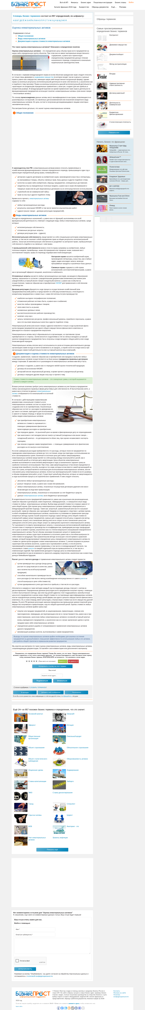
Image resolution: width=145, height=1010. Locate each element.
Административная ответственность (117, 84)
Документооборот (116, 54)
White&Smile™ (115, 157)
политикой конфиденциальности (40, 976)
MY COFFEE (114, 186)
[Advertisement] (52, 141)
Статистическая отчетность (120, 122)
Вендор (112, 74)
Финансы (74, 2)
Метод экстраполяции (118, 64)
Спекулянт (71, 804)
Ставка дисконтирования (62, 793)
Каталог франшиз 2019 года (65, 7)
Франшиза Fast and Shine (119, 196)
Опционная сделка (35, 770)
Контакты (116, 991)
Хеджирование (73, 770)
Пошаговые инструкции (103, 2)
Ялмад (112, 205)
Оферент (32, 725)
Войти (130, 2)
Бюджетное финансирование (116, 113)
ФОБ (30, 826)
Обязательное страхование (77, 748)
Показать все (114, 132)
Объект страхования (36, 748)
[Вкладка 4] (109, 219)
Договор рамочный (117, 93)
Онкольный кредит (74, 736)
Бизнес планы (120, 2)
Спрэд (30, 804)
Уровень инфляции (60, 838)
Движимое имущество (118, 45)
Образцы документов (100, 7)
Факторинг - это (73, 826)
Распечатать (76, 692)
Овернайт (71, 714)
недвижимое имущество (44, 77)
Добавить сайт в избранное (50, 692)
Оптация (70, 725)
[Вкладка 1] (97, 219)
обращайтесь (67, 696)
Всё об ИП (64, 2)
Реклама (122, 7)
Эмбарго (70, 781)
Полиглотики (114, 167)
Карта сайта (19, 1006)
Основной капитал (35, 714)
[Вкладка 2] (103, 219)
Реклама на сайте (119, 993)
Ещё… (114, 7)
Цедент (70, 815)
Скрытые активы (35, 815)
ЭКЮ (30, 793)
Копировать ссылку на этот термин (52, 666)
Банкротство (84, 7)
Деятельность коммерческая (115, 104)
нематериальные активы (39, 198)
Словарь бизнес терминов (26, 16)
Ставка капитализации (37, 781)
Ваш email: (52, 670)
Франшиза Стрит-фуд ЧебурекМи (117, 147)
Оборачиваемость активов (77, 759)
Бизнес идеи (86, 2)
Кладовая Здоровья (117, 176)
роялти (31, 548)
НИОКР (59, 283)
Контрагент (113, 35)
